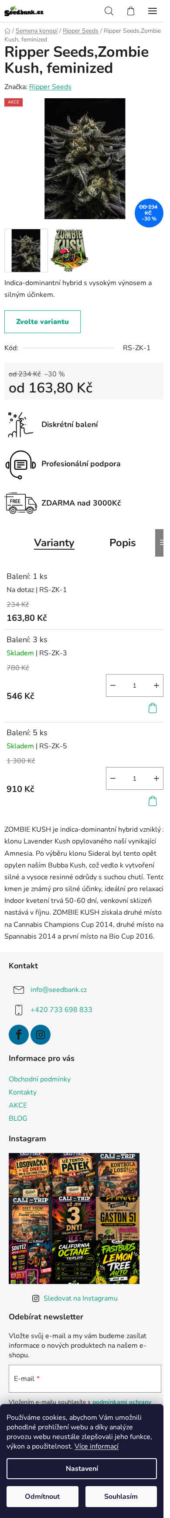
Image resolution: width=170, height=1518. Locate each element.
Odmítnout (42, 1496)
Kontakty (23, 1092)
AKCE (18, 1105)
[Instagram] (41, 1035)
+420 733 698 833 (61, 1010)
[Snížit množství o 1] (112, 685)
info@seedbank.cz (59, 990)
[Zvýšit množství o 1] (156, 685)
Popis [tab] (122, 543)
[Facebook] (19, 1035)
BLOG (18, 1118)
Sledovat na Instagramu (81, 1298)
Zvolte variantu (42, 322)
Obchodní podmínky (40, 1079)
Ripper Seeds (50, 87)
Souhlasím (121, 1496)
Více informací (97, 1446)
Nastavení (82, 1468)
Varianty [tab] (54, 543)
